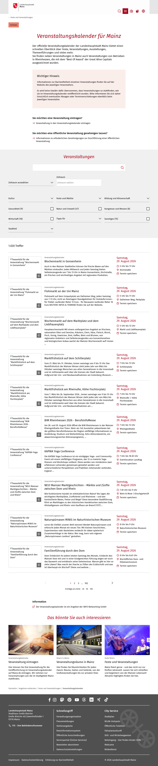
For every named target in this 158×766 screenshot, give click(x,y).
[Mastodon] (62, 699)
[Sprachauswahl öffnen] (143, 11)
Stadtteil (12, 228)
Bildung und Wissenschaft (117, 198)
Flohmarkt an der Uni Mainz (61, 291)
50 (87, 589)
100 (91, 589)
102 (86, 583)
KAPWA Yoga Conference (59, 451)
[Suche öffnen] (119, 11)
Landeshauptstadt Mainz (124, 760)
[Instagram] (54, 699)
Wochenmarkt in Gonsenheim (62, 261)
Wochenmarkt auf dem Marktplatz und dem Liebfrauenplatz (71, 322)
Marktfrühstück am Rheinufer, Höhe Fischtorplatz (75, 389)
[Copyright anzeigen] (38, 276)
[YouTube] (76, 699)
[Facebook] (49, 699)
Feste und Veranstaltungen (22, 17)
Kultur (11, 198)
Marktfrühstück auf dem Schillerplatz (67, 358)
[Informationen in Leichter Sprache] (131, 11)
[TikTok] (106, 699)
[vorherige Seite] (45, 583)
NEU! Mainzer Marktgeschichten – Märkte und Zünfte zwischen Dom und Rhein (77, 487)
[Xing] (99, 699)
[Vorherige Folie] (9, 640)
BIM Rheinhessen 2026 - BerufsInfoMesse (70, 420)
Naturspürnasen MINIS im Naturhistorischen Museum (77, 519)
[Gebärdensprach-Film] (137, 11)
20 (83, 589)
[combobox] (78, 167)
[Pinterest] (69, 699)
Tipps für (60, 218)
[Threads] (84, 699)
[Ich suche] (122, 167)
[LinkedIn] (91, 699)
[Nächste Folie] (149, 640)
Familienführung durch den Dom (64, 550)
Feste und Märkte (64, 198)
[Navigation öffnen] (125, 11)
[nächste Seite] (112, 583)
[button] (13, 24)
